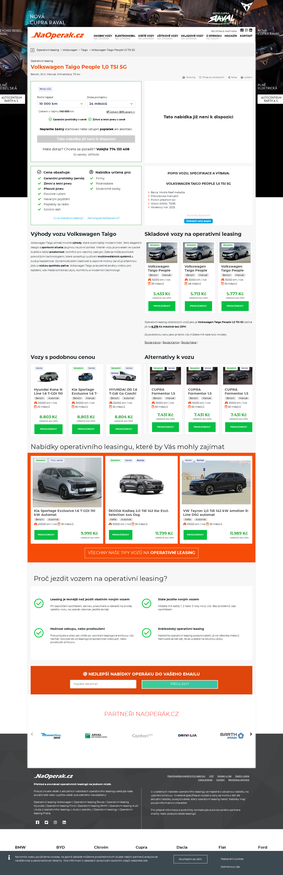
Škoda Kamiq (171, 342)
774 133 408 (119, 149)
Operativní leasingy (105, 809)
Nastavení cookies (232, 859)
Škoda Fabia (188, 342)
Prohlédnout (162, 306)
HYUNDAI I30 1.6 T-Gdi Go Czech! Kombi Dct (123, 393)
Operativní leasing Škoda (89, 802)
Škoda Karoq (153, 342)
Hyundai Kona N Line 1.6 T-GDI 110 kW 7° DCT (48, 393)
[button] (251, 735)
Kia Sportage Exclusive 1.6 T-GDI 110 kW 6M (85, 393)
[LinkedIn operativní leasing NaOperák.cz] (250, 30)
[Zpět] (33, 50)
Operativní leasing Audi (123, 806)
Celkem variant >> (122, 112)
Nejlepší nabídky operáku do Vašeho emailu (143, 674)
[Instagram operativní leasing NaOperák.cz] (246, 30)
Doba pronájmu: (97, 97)
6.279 (154, 327)
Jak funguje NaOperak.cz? (103, 218)
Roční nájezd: (45, 97)
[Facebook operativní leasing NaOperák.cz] (242, 30)
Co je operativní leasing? (68, 218)
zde (145, 860)
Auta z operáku (82, 809)
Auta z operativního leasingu (53, 809)
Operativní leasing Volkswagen (53, 802)
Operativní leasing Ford (60, 806)
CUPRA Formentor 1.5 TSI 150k (160, 393)
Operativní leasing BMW (92, 806)
